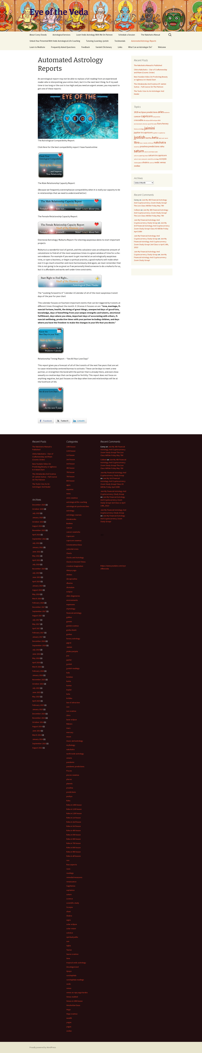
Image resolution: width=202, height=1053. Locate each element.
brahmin (167, 112)
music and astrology (74, 741)
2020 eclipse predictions (146, 112)
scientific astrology (153, 159)
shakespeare (138, 163)
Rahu (68, 800)
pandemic (70, 762)
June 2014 (36, 730)
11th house (70, 451)
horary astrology (139, 129)
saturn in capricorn (157, 155)
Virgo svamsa (71, 1014)
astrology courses (73, 515)
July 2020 (36, 564)
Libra (68, 715)
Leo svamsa (71, 711)
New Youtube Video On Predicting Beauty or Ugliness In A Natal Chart (44, 467)
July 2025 (36, 513)
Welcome (162, 47)
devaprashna (71, 579)
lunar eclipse (71, 719)
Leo (67, 707)
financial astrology (73, 613)
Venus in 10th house (74, 1001)
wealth (69, 1018)
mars (141, 143)
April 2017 (36, 628)
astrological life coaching (76, 502)
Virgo (68, 1009)
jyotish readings (73, 668)
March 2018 (36, 598)
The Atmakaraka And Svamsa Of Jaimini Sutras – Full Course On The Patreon (44, 477)
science (69, 898)
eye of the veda (152, 124)
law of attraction (73, 702)
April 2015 (36, 701)
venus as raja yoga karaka (77, 992)
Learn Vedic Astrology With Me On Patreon (94, 34)
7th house (70, 476)
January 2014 (37, 739)
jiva (67, 655)
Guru (159, 123)
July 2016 (36, 649)
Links (120, 47)
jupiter (69, 660)
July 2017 (36, 620)
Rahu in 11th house (74, 809)
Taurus (69, 950)
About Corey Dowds (38, 34)
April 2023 (36, 534)
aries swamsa (72, 498)
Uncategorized (72, 967)
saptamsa (70, 890)
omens (69, 758)
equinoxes (70, 604)
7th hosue (70, 472)
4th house (70, 468)
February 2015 (38, 705)
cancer (137, 116)
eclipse (69, 591)
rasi (67, 860)
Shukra (69, 915)
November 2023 (38, 530)
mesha (145, 143)
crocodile (138, 120)
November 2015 (38, 679)
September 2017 (39, 611)
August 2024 (37, 526)
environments (72, 600)
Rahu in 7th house (73, 843)
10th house (70, 446)
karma (68, 685)
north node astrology (75, 753)
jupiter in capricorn (143, 132)
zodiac (137, 165)
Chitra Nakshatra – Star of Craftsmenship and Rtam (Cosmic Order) (42, 457)
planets (69, 783)
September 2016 (39, 645)
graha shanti (71, 630)
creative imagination (74, 566)
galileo (69, 617)
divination (70, 587)
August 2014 (37, 726)
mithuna (150, 143)
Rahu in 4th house (73, 830)
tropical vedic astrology (76, 962)
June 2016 (36, 654)
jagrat (68, 643)
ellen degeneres (73, 596)
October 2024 (38, 522)
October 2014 (38, 722)
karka (68, 681)
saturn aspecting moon (141, 156)
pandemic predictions (75, 766)
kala (68, 672)
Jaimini (69, 647)
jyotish (139, 137)
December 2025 (38, 504)
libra (136, 142)
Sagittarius (70, 886)
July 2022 (36, 543)
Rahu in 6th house (73, 839)
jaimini (149, 128)
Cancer (69, 527)
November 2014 (38, 718)
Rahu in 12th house (74, 813)
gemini (69, 621)
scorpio (163, 158)
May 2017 (36, 624)
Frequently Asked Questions (63, 47)
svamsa (151, 163)
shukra (145, 162)
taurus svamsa (72, 954)
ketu (155, 137)
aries (161, 112)
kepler (69, 689)
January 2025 (37, 517)
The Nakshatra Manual (150, 34)
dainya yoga (71, 570)
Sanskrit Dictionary (104, 47)
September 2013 (39, 743)
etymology (70, 608)
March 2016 (36, 667)
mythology (70, 745)
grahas (69, 634)
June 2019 (36, 577)
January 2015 (37, 709)
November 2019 (38, 568)
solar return (71, 928)
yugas (68, 1026)
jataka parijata (72, 651)
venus (163, 162)
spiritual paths (72, 937)
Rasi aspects (71, 864)
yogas (68, 1022)
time (68, 958)
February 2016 (38, 671)
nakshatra (160, 142)
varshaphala (71, 975)
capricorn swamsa (73, 540)
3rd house (70, 463)
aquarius (69, 489)
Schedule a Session (126, 34)
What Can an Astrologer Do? (140, 47)
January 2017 (37, 637)
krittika (69, 698)
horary (165, 123)
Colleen (137, 210)
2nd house (70, 459)
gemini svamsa (72, 626)
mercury (69, 732)
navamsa (136, 147)
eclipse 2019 (149, 120)
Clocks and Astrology (75, 557)
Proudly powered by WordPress (43, 1047)
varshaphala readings (75, 979)
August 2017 (37, 615)
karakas (69, 677)
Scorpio (69, 907)
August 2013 (37, 748)
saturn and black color (151, 152)
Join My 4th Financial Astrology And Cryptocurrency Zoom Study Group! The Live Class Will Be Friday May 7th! (150, 203)
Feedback (85, 47)
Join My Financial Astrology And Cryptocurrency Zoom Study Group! (150, 257)
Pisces (69, 770)
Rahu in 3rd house (73, 826)
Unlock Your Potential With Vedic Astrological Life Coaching (55, 41)
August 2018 (37, 590)
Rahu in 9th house (73, 852)
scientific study (72, 903)
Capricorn (70, 536)
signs (68, 920)
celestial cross (72, 549)
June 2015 (36, 692)
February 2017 (38, 632)
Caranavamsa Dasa (74, 544)
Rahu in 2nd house (73, 822)
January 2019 (37, 585)
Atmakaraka (71, 519)
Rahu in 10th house (74, 805)
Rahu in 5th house (73, 834)
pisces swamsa (72, 775)
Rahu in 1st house (73, 817)
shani (68, 911)
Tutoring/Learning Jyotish (97, 41)
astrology (70, 510)
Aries (68, 493)
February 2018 (38, 603)
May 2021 (36, 556)
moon (68, 736)
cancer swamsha (73, 532)
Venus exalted (72, 997)
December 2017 (38, 607)
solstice (69, 933)
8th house (70, 481)
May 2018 (36, 594)
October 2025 (38, 509)
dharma (69, 583)
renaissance (71, 881)
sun (67, 941)
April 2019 (36, 581)
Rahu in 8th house (73, 847)
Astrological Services (61, 34)
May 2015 (36, 696)
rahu (162, 146)
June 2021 (36, 551)
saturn (139, 151)
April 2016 (36, 662)
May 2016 (36, 658)
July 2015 (36, 688)
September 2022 (39, 539)
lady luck (161, 138)
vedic (157, 162)
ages (68, 485)
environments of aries (140, 124)
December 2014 (38, 713)
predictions (153, 146)
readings (70, 873)
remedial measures (74, 877)
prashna (144, 146)
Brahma (69, 523)
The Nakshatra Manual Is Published (148, 65)
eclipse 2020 (157, 120)
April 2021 (36, 560)
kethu (149, 137)
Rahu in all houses (73, 856)
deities (69, 574)
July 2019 (36, 573)
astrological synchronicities (77, 506)
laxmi (166, 138)
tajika (68, 945)
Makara (69, 724)
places (69, 779)
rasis (68, 869)
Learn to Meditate (37, 47)
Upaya (68, 971)
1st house (70, 455)
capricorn (147, 116)
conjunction (156, 117)
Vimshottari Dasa (73, 1005)
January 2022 (37, 547)
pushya (69, 796)
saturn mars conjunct (140, 159)
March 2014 (36, 735)
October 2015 (38, 684)
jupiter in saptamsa (159, 133)
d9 (144, 120)
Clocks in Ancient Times (76, 562)
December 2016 (38, 641)
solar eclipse (71, 924)
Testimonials (119, 41)
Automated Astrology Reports (143, 41)
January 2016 (37, 675)
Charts (69, 553)
